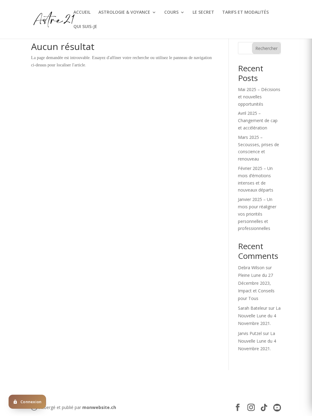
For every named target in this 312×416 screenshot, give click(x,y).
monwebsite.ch (99, 407)
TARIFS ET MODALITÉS (245, 12)
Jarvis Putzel (250, 333)
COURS (171, 12)
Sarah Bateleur (252, 308)
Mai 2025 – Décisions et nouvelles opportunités (259, 96)
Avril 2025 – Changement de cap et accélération (258, 120)
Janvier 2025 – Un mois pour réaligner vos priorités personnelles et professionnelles (257, 213)
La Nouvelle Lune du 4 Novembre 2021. (259, 315)
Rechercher (266, 48)
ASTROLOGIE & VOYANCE (124, 12)
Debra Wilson (251, 267)
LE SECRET (203, 12)
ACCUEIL (81, 12)
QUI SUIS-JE (85, 26)
